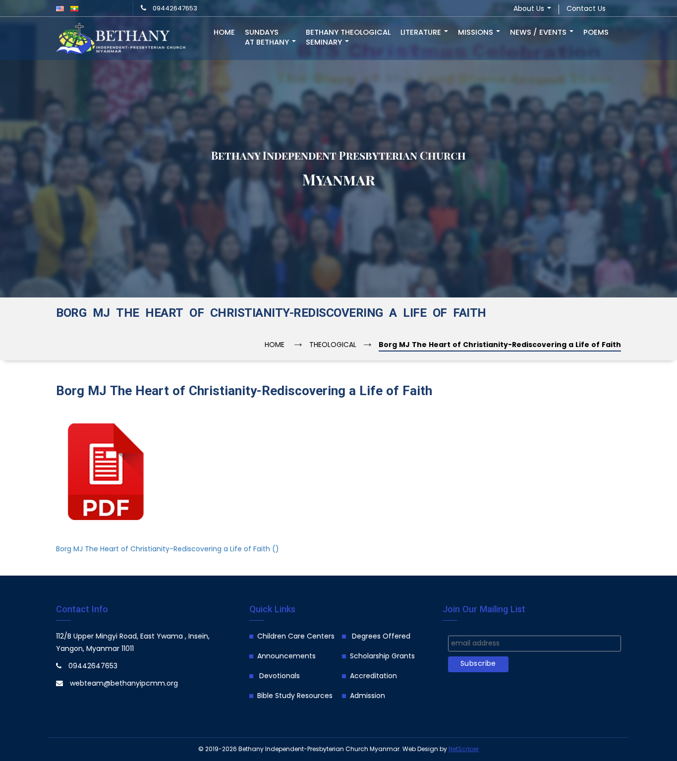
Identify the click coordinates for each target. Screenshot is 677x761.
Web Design (420, 749)
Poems (596, 32)
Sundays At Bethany (268, 37)
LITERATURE (421, 32)
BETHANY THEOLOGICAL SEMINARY (348, 37)
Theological (332, 345)
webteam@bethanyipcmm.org (124, 684)
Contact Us (586, 9)
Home (224, 32)
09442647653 (175, 8)
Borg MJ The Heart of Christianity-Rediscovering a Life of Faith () (167, 549)
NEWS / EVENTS (539, 32)
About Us (529, 9)
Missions (476, 32)
